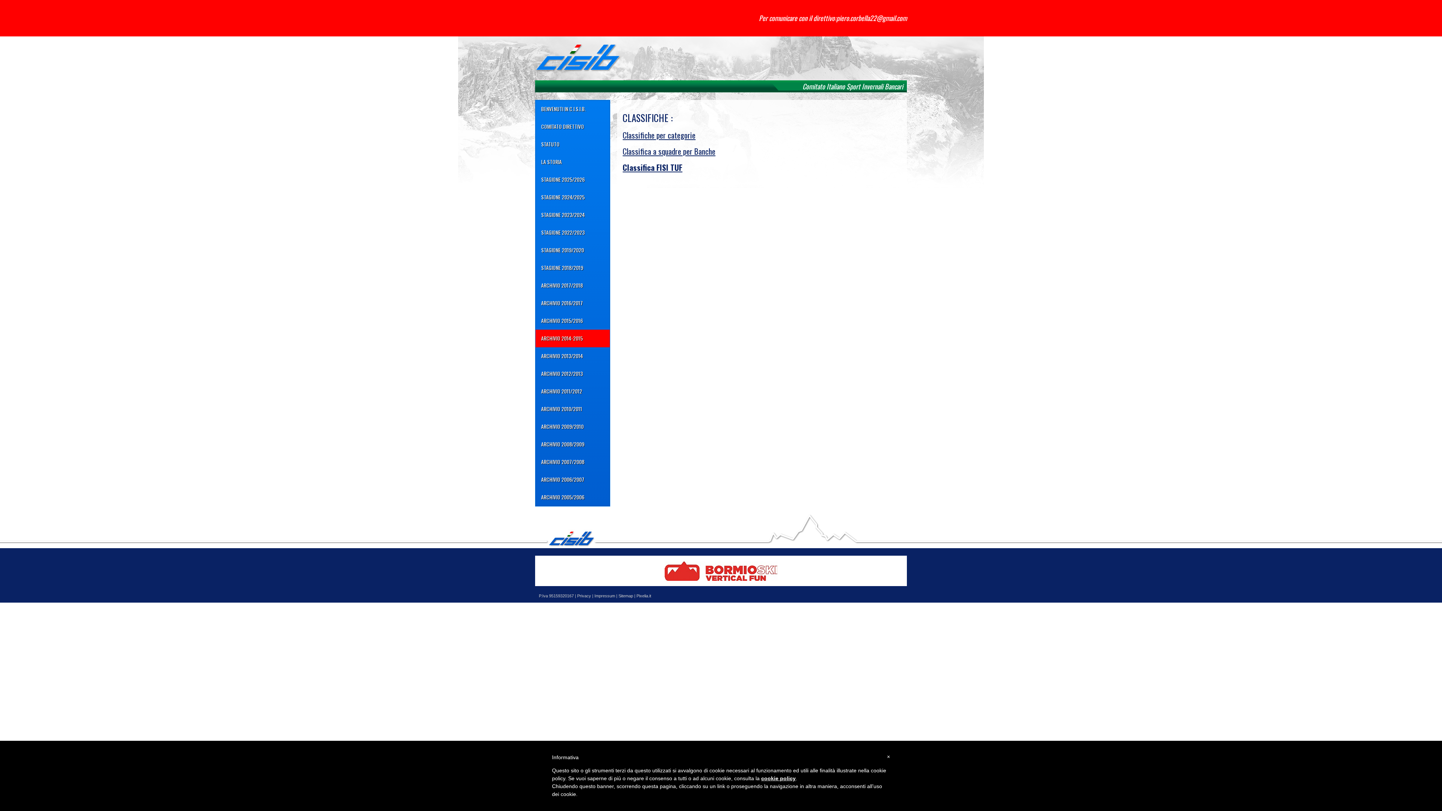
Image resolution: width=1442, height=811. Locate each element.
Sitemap (625, 596)
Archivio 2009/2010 (562, 426)
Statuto (550, 144)
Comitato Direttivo (562, 126)
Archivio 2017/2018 (562, 285)
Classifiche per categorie (659, 135)
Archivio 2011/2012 (561, 391)
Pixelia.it (644, 596)
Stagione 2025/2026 (563, 179)
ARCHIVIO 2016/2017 (562, 303)
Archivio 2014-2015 (562, 338)
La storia (551, 162)
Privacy (584, 596)
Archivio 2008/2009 (562, 444)
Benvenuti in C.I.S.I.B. (563, 109)
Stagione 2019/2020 (562, 250)
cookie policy (778, 778)
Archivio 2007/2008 (562, 462)
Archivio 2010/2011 (561, 409)
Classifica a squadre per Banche (669, 151)
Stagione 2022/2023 (563, 232)
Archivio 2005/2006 (562, 497)
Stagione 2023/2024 (563, 215)
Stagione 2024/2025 (563, 197)
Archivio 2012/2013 (562, 373)
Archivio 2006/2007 (562, 479)
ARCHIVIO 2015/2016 (562, 320)
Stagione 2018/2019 (562, 267)
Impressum (604, 596)
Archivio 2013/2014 (562, 356)
